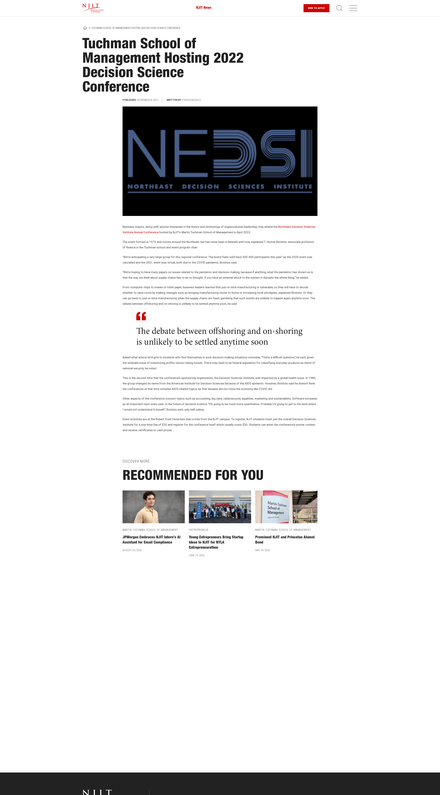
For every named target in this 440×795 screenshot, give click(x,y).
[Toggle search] (339, 8)
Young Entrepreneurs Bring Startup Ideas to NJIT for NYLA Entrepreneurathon (216, 543)
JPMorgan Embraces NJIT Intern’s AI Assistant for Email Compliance (151, 540)
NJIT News (203, 8)
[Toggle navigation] (353, 8)
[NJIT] (93, 8)
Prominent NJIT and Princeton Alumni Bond (285, 540)
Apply (316, 8)
